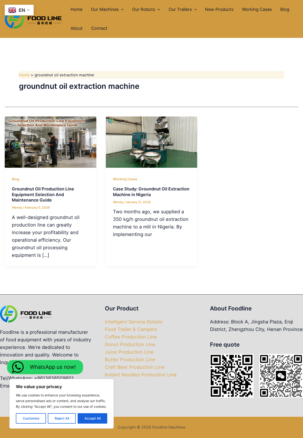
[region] (61, 404)
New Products (219, 9)
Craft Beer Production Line (135, 367)
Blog (284, 9)
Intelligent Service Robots (133, 322)
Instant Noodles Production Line (141, 375)
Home (76, 9)
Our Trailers (180, 9)
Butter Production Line (130, 359)
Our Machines (105, 9)
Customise (31, 418)
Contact (99, 28)
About (77, 28)
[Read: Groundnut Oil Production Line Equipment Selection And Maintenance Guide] (50, 142)
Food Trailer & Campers (131, 329)
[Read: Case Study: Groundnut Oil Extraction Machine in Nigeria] (151, 142)
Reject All (62, 418)
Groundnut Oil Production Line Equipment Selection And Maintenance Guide (43, 194)
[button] (121, 9)
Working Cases (257, 9)
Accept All (93, 418)
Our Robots (143, 9)
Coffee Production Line (131, 337)
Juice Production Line (129, 352)
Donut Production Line (130, 344)
